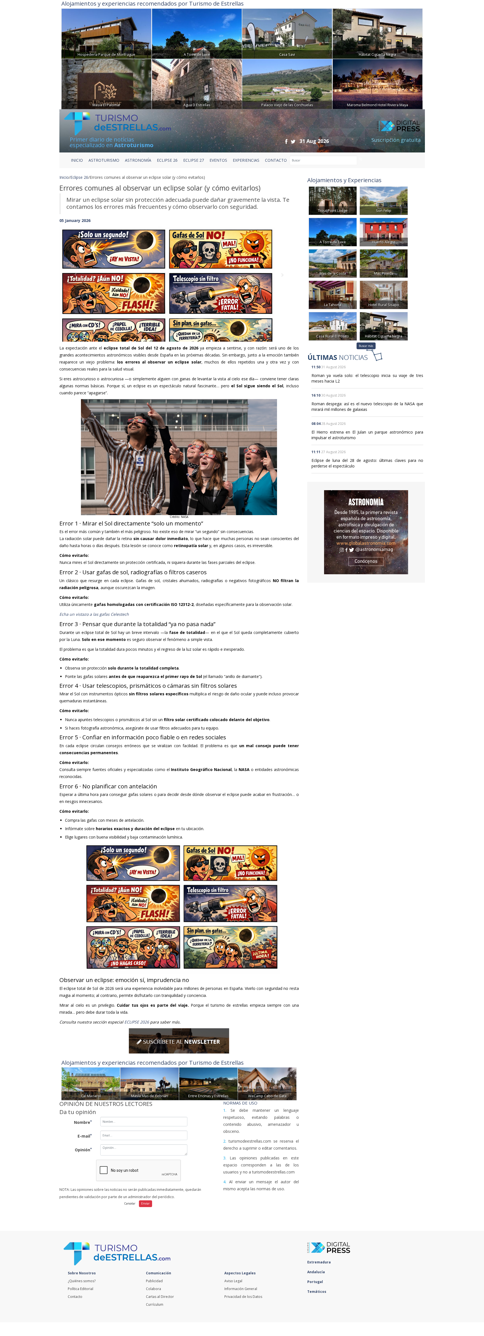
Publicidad (154, 1281)
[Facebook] (286, 141)
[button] (77, 278)
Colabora (153, 1288)
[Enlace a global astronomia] (366, 532)
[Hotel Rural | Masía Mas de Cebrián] (149, 1083)
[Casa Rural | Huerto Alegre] (384, 231)
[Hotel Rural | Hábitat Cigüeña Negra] (377, 33)
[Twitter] (293, 141)
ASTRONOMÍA (138, 160)
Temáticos (317, 1291)
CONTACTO (276, 160)
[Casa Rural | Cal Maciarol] (90, 1083)
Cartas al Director (160, 1296)
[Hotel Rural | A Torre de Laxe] (197, 33)
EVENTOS (218, 160)
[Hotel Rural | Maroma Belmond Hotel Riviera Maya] (377, 83)
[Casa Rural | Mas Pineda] (384, 263)
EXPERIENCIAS (246, 160)
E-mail (85, 1136)
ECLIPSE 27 (193, 160)
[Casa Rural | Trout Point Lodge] (333, 200)
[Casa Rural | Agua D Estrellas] (197, 83)
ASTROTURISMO (104, 160)
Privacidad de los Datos (243, 1296)
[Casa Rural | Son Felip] (384, 200)
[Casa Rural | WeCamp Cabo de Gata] (267, 1083)
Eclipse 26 (79, 177)
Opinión (83, 1149)
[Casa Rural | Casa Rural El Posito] (333, 325)
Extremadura (319, 1262)
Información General (240, 1288)
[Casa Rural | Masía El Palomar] (106, 83)
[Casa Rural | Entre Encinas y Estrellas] (208, 1083)
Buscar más (366, 346)
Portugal (315, 1281)
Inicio (77, 160)
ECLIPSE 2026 (136, 1022)
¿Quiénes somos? (82, 1281)
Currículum (154, 1304)
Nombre (83, 1122)
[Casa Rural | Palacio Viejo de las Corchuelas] (287, 83)
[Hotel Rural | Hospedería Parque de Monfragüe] (106, 33)
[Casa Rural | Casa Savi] (287, 33)
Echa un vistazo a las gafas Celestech (94, 614)
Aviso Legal (233, 1281)
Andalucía (316, 1272)
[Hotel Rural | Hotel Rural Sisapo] (384, 294)
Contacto (75, 1296)
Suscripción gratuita (396, 139)
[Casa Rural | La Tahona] (333, 294)
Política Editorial (80, 1288)
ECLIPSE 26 (167, 160)
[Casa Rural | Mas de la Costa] (333, 263)
